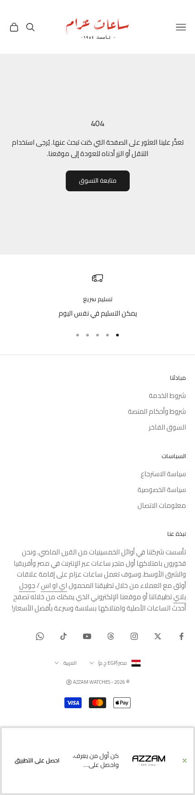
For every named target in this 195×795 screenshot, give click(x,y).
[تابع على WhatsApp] (39, 636)
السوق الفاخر (167, 427)
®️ (69, 681)
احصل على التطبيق (37, 760)
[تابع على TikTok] (63, 636)
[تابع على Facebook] (181, 636)
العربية (70, 663)
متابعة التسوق (98, 180)
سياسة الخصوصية (161, 489)
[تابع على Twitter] (157, 636)
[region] (97, 296)
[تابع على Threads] (110, 636)
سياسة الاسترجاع (163, 473)
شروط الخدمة (167, 395)
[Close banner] (184, 760)
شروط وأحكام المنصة (157, 411)
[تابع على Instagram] (134, 636)
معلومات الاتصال (161, 505)
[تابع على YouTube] (87, 636)
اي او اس (54, 585)
